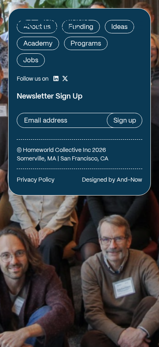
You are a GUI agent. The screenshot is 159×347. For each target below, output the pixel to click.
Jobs (30, 60)
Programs (86, 44)
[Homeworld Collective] (52, 25)
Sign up (124, 121)
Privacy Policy (36, 180)
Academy (38, 44)
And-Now (129, 180)
